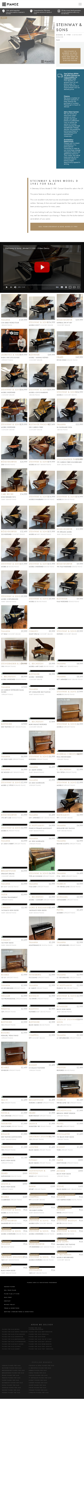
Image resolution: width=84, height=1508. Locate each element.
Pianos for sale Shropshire (12, 1336)
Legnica (5, 1184)
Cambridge (5, 1200)
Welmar (5, 996)
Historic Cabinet (35, 1103)
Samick (33, 1123)
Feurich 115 (61, 988)
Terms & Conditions (11, 1308)
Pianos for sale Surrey (11, 1349)
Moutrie (34, 1147)
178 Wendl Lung (63, 887)
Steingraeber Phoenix (69, 459)
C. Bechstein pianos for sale (40, 1368)
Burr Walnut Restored (38, 724)
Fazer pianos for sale (10, 1380)
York (59, 1150)
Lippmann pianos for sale (38, 1392)
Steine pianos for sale (37, 1387)
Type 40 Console (35, 876)
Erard (60, 357)
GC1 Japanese (62, 679)
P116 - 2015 (61, 876)
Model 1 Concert (36, 900)
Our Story (8, 1297)
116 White (33, 999)
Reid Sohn (63, 1241)
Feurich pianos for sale (11, 1377)
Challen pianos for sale (38, 1375)
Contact (7, 1301)
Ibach (4, 1100)
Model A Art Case (36, 666)
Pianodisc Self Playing (66, 1244)
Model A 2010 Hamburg (38, 392)
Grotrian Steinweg (40, 1136)
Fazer (4, 894)
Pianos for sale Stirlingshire (13, 1334)
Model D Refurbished (65, 1257)
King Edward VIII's (8, 497)
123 (58, 1025)
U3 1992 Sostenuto (36, 841)
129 (2, 1012)
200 (2, 465)
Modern (60, 913)
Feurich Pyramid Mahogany (40, 828)
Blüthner (34, 354)
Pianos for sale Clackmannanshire (36, 1328)
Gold (31, 1176)
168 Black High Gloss (38, 910)
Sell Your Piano (10, 1290)
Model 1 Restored (36, 677)
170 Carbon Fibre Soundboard (69, 462)
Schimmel (62, 897)
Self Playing (6, 727)
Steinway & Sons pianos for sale (41, 1365)
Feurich (61, 883)
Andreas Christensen (69, 754)
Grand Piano (7, 325)
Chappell (34, 1035)
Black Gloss (34, 1025)
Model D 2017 (34, 325)
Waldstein (7, 1147)
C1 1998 (60, 666)
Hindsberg (35, 974)
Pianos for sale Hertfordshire (40, 1331)
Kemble (5, 974)
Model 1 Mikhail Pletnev (38, 358)
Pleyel (60, 910)
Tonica (5, 1113)
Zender (61, 1171)
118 (2, 1150)
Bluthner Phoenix (39, 424)
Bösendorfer (64, 319)
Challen (33, 631)
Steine (60, 1186)
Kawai (32, 1186)
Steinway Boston (67, 1220)
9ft (58, 818)
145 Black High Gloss (10, 910)
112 (2, 1025)
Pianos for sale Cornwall (39, 1334)
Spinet (31, 1189)
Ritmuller (62, 1006)
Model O (60, 499)
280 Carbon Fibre (36, 427)
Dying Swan (62, 360)
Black (59, 999)
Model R (4, 831)
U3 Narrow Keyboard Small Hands (12, 691)
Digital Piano (47, 945)
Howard (32, 1012)
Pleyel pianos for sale (37, 1373)
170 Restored (34, 1247)
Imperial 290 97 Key (64, 323)
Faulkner (6, 1123)
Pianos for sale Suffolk (11, 1346)
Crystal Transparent (9, 897)
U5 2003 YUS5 (6, 759)
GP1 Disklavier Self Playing (39, 692)
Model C (60, 395)
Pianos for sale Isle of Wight (40, 1339)
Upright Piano (7, 360)
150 (2, 666)
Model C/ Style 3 (8, 785)
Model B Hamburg (36, 499)
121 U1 (3, 978)
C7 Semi (4, 634)
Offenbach (7, 1157)
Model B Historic (36, 1260)
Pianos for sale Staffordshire (14, 1341)
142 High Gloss (7, 943)
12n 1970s (61, 772)
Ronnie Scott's (63, 844)
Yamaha (5, 319)
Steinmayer (63, 1134)
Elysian (33, 1160)
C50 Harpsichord (64, 1200)
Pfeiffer (61, 1067)
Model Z (60, 727)
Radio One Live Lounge (10, 358)
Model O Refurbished (9, 599)
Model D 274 (34, 1223)
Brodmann (35, 1207)
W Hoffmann (36, 825)
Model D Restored (8, 392)
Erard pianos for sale (10, 1375)
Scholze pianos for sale (11, 1387)
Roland (5, 1134)
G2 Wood (5, 772)
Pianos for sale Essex (37, 1336)
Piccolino (33, 978)
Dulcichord (6, 1126)
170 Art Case (6, 818)
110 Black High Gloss (65, 1137)
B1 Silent (32, 988)
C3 (2, 1247)
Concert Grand (46, 325)
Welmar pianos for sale (38, 1390)
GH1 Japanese (34, 818)
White (59, 1213)
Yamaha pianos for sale (11, 1365)
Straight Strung (7, 874)
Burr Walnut (34, 1116)
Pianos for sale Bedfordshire (13, 1339)
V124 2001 (33, 887)
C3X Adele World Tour (10, 323)
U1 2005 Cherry (7, 844)
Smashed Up (6, 1223)
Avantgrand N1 (35, 945)
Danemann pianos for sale (12, 1382)
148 (30, 1273)
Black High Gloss (64, 1009)
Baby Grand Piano (43, 465)
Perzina (5, 1009)
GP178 (59, 1223)
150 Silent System (36, 1210)
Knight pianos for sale (38, 1380)
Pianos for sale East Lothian (40, 1341)
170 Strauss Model (64, 532)
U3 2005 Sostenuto (37, 783)
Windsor (4, 1070)
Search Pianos (9, 1286)
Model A (4, 1213)
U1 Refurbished (63, 945)
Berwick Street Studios (66, 1113)
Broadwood (8, 871)
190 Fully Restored (64, 567)
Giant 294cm (34, 634)
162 (2, 1260)
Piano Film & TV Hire (11, 1293)
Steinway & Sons (39, 322)
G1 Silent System (35, 770)
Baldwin (34, 1009)
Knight (33, 1065)
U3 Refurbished (7, 988)
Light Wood (61, 1163)
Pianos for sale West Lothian (40, 1346)
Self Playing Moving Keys (11, 1137)
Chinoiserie (61, 900)
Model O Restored (36, 567)
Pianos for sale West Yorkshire (41, 1349)
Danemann (63, 815)
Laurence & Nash (11, 354)
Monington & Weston (37, 1172)
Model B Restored (8, 679)
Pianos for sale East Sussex (13, 1344)
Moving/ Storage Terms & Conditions (19, 1311)
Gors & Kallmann (39, 907)
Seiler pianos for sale (37, 1385)
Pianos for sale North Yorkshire (15, 1331)
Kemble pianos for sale (38, 1370)
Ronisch (34, 996)
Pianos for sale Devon (10, 1329)
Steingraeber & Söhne (14, 663)
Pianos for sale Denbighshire (40, 1344)
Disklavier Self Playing (66, 828)
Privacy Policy (9, 1304)
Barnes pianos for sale (11, 1390)
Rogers (5, 1032)
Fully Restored (62, 602)
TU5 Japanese (6, 1116)
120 (30, 1139)
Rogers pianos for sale (11, 1392)
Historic (60, 634)
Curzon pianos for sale (38, 1382)
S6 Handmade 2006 (64, 427)
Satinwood (5, 1176)
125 (2, 1103)
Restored (32, 759)
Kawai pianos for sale (10, 1385)
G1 (2, 887)
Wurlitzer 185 (34, 1126)
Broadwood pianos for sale (13, 1373)
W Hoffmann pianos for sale (40, 1377)
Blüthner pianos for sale (12, 1368)
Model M (32, 465)
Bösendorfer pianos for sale (13, 1370)
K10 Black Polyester (37, 1068)
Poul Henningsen (64, 757)
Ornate (60, 1126)
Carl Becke (7, 494)
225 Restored (6, 534)
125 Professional (8, 999)
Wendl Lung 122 (63, 1103)
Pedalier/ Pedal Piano (9, 1036)
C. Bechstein (36, 663)
